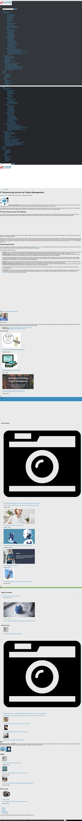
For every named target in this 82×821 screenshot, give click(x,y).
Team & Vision (8, 80)
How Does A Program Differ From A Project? (16, 53)
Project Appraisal (10, 29)
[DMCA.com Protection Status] (8, 751)
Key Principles (10, 15)
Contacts (7, 81)
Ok (64, 820)
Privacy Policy (8, 82)
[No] (66, 820)
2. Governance (10, 39)
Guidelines (7, 22)
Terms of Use (7, 83)
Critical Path (9, 19)
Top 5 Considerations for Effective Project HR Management (14, 801)
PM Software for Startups (10, 61)
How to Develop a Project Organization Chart (14, 66)
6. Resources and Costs (12, 43)
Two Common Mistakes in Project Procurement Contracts (16, 731)
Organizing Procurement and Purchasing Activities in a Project (17, 723)
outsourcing (5, 311)
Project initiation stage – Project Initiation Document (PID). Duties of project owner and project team (25, 715)
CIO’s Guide (7, 58)
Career (3, 71)
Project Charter (10, 31)
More (3, 73)
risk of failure (72, 240)
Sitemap (6, 84)
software (11, 311)
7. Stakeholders (10, 44)
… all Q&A (9, 54)
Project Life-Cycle (11, 30)
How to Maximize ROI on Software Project (14, 68)
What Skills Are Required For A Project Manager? (17, 51)
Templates (7, 28)
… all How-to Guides (9, 69)
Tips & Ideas (7, 75)
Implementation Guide (9, 37)
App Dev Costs (8, 59)
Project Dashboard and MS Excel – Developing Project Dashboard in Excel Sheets (21, 505)
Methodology (10, 16)
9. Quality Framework (11, 46)
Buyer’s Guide (5, 55)
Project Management (6, 12)
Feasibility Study (10, 33)
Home (3, 11)
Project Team (10, 24)
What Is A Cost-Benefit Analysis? (14, 52)
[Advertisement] (36, 179)
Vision (3, 809)
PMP (9, 311)
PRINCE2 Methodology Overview (11, 565)
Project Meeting (10, 17)
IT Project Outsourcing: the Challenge (11, 596)
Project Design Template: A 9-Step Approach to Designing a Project (18, 581)
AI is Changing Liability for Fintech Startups (13, 633)
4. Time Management (11, 41)
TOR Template (10, 32)
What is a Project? (11, 14)
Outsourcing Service (7, 597)
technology (15, 311)
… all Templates (10, 36)
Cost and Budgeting (11, 23)
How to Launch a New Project (11, 65)
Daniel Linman (4, 195)
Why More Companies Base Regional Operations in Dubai (14, 772)
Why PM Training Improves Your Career (11, 370)
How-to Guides (5, 62)
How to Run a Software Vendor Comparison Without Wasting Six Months (17, 783)
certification (72, 253)
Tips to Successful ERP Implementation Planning (13, 349)
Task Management (11, 35)
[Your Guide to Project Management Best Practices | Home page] (6, 4)
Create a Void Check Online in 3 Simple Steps (13, 525)
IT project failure (39, 246)
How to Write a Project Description (12, 63)
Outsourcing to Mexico (9, 57)
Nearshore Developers (9, 56)
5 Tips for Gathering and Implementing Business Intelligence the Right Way (19, 620)
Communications (10, 25)
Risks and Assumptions (12, 26)
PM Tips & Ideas (5, 799)
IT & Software (8, 74)
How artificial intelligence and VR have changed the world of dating (18, 545)
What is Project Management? (13, 49)
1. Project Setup (10, 38)
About (6, 79)
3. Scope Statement (11, 40)
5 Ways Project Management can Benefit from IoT (13, 391)
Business (4, 70)
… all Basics (10, 20)
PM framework (8, 76)
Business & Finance (8, 618)
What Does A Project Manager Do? (14, 50)
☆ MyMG (4, 78)
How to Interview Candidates (11, 64)
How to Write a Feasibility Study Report (13, 67)
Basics (6, 13)
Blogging (7, 77)
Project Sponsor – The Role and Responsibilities (14, 739)
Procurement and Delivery (12, 27)
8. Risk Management (11, 45)
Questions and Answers (10, 48)
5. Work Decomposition (12, 42)
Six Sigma (9, 18)
